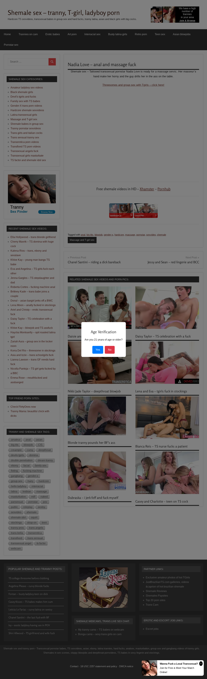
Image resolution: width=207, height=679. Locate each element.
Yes (98, 349)
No (109, 349)
